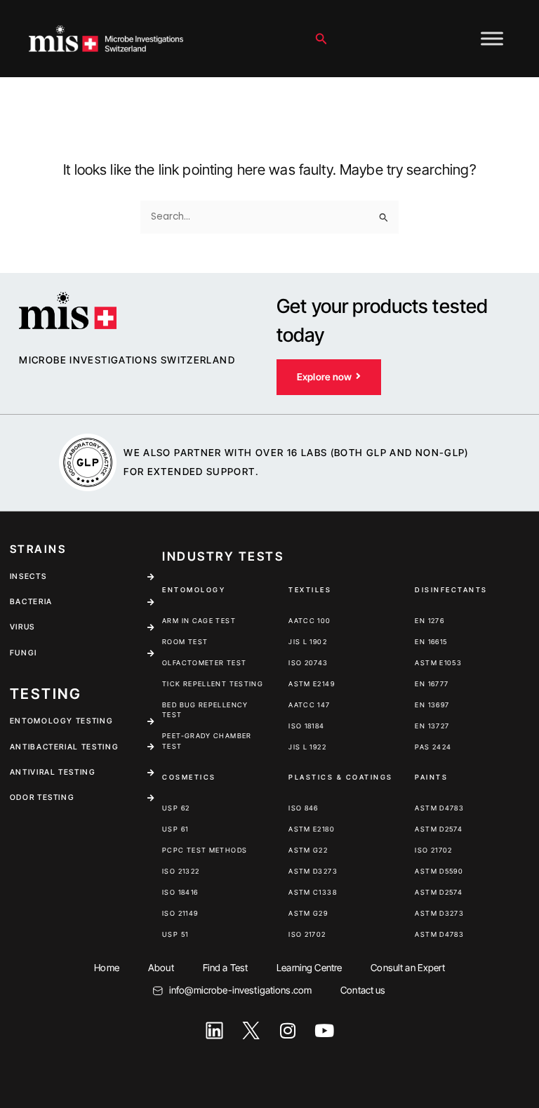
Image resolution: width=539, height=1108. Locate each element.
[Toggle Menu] (492, 38)
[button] (321, 39)
